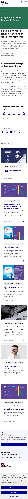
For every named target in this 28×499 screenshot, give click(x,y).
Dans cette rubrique (8, 27)
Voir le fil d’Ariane (5, 9)
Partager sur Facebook (2, 131)
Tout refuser (14, 492)
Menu (25, 2)
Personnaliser (14, 496)
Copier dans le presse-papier (19, 131)
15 (8, 143)
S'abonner (14, 445)
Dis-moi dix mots (15, 90)
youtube (19, 457)
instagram (15, 457)
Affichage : (5, 143)
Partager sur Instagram (15, 131)
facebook (11, 457)
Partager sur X (6, 131)
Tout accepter (14, 488)
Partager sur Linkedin (11, 131)
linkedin (6, 457)
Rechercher (21, 2)
